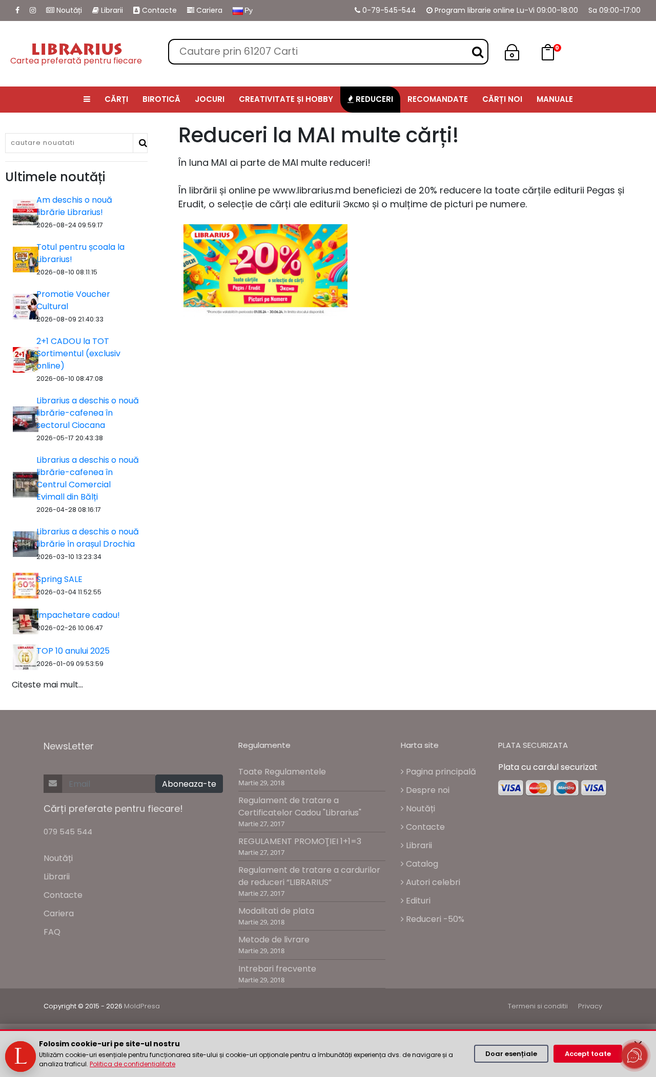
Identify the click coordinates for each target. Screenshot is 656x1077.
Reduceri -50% (434, 919)
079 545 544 (68, 831)
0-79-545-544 (388, 10)
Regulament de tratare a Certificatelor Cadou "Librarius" (299, 806)
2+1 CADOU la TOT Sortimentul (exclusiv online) (78, 353)
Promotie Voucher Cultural (73, 300)
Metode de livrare (274, 939)
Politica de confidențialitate (132, 1064)
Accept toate (588, 1054)
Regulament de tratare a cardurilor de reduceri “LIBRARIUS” (309, 876)
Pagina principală (440, 772)
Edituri (417, 901)
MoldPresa (142, 1006)
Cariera (208, 10)
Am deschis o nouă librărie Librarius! (74, 206)
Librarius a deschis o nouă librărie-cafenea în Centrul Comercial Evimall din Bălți (87, 478)
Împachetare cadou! (78, 615)
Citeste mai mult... (47, 685)
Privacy (590, 1006)
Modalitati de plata (276, 911)
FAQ (52, 932)
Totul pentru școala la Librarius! (80, 253)
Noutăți (68, 10)
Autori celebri (432, 882)
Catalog (421, 864)
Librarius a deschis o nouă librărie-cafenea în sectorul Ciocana (87, 413)
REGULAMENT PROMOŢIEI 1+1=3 (299, 841)
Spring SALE (59, 579)
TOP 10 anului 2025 (73, 651)
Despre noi (426, 790)
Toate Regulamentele (282, 772)
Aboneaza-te (189, 784)
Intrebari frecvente (277, 969)
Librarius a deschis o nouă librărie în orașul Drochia (87, 538)
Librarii (111, 10)
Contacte (158, 10)
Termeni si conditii (538, 1006)
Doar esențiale (511, 1054)
